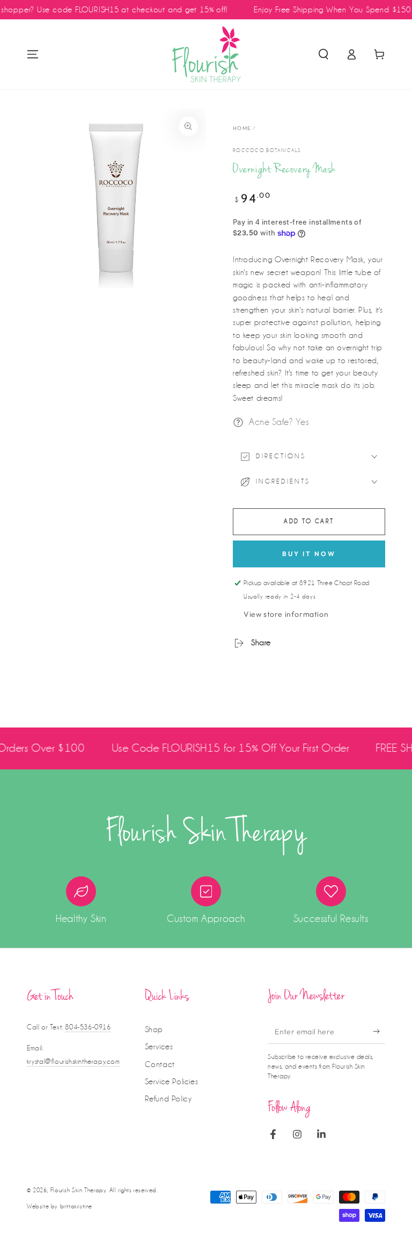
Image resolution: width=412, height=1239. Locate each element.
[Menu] (33, 54)
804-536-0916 (88, 1027)
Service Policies (171, 1081)
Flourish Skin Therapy (78, 1190)
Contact (160, 1064)
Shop (154, 1029)
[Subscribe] (379, 1031)
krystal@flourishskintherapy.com (73, 1061)
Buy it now (309, 554)
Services (159, 1046)
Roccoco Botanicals (267, 150)
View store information (286, 614)
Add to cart (309, 521)
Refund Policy (168, 1098)
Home (242, 128)
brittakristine (76, 1206)
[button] (323, 54)
